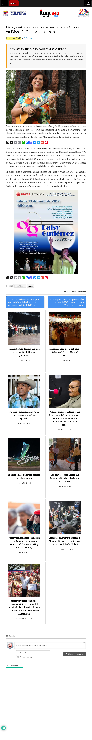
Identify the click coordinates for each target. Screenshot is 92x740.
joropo (30, 286)
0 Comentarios (32, 38)
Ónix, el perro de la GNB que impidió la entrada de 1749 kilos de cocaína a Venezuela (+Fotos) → (67, 302)
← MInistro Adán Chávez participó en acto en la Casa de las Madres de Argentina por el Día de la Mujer (24, 302)
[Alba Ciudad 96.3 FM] (46, 13)
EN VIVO (13, 3)
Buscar (87, 5)
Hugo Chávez (20, 286)
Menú (4, 5)
